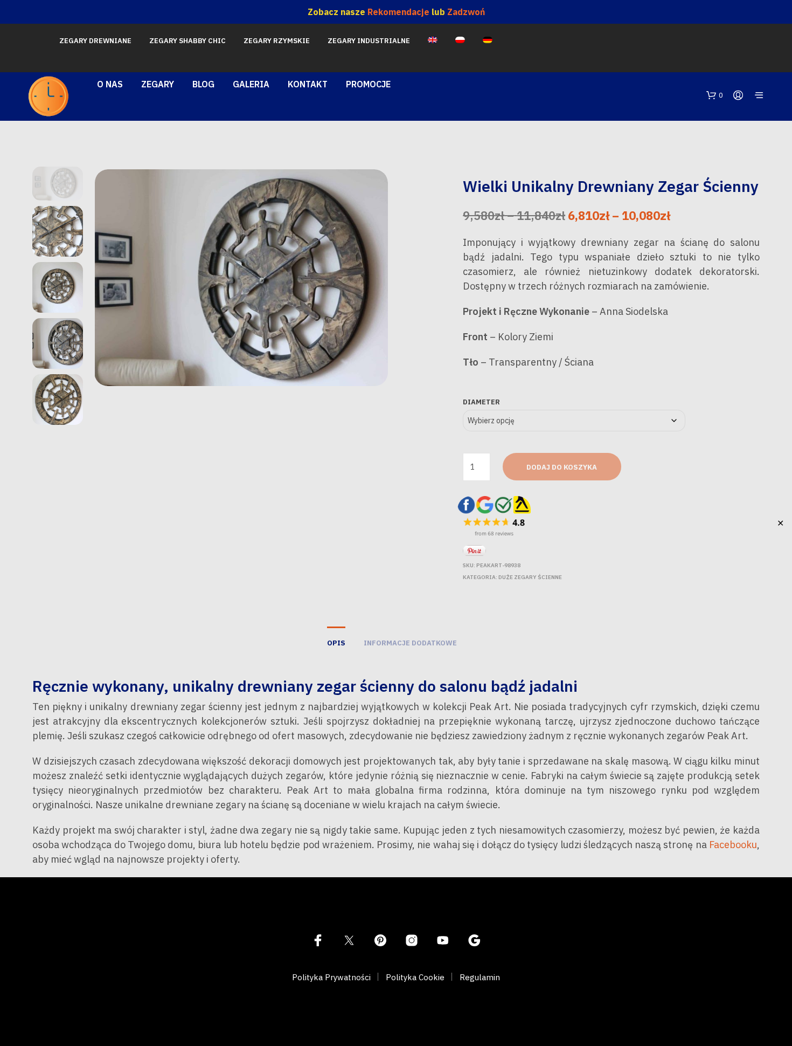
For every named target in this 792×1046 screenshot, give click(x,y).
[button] (714, 95)
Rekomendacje (398, 11)
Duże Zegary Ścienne (530, 577)
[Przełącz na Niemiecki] (488, 41)
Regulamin (480, 977)
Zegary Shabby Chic (187, 40)
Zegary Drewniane (95, 40)
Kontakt (308, 84)
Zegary (157, 84)
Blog (203, 84)
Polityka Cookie (415, 977)
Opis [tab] (336, 643)
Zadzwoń (466, 11)
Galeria (251, 84)
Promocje (368, 84)
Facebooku (733, 844)
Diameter (481, 402)
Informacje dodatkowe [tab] (410, 643)
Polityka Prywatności (331, 977)
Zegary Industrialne (369, 40)
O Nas (110, 84)
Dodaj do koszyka (561, 467)
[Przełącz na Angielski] (433, 41)
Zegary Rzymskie (277, 40)
